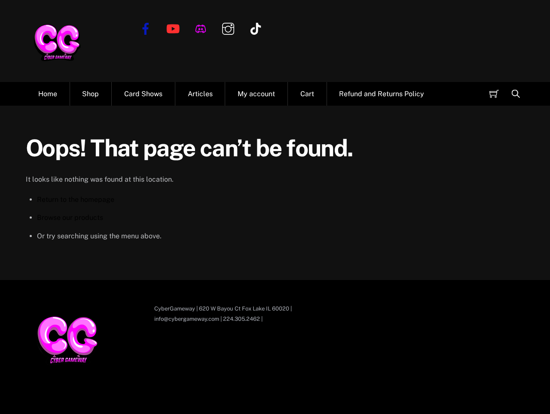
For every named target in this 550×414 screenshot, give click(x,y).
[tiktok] (257, 28)
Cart (307, 94)
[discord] (202, 28)
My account (256, 94)
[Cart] (494, 93)
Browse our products (70, 217)
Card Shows (143, 94)
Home (47, 94)
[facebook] (147, 28)
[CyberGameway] (58, 69)
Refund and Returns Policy (381, 94)
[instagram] (229, 28)
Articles (200, 94)
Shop (90, 94)
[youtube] (174, 28)
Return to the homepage (75, 199)
